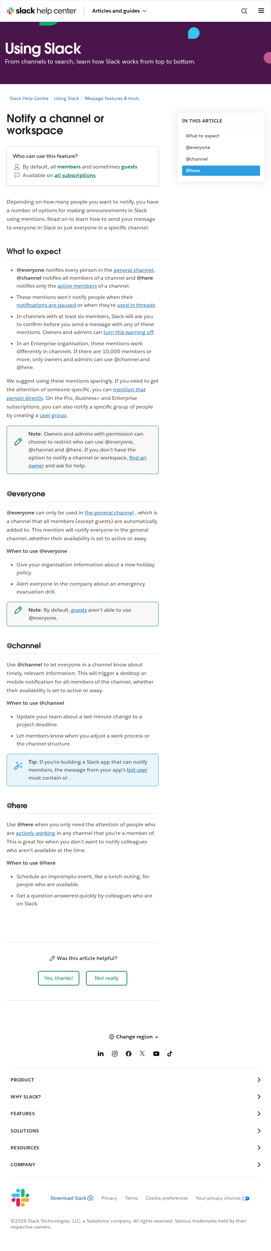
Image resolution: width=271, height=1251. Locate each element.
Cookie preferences (167, 1198)
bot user (137, 769)
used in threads (136, 305)
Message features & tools (112, 98)
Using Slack (66, 98)
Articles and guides (116, 10)
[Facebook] (129, 1054)
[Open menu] (261, 11)
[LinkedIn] (101, 1054)
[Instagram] (115, 1054)
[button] (58, 978)
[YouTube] (156, 1054)
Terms (131, 1198)
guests (79, 609)
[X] (142, 1054)
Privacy (109, 1198)
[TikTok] (170, 1054)
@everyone (198, 147)
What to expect (202, 136)
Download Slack (68, 1198)
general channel (133, 269)
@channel (197, 159)
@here (193, 170)
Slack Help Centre (29, 98)
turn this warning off (128, 332)
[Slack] (25, 1198)
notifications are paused (46, 305)
